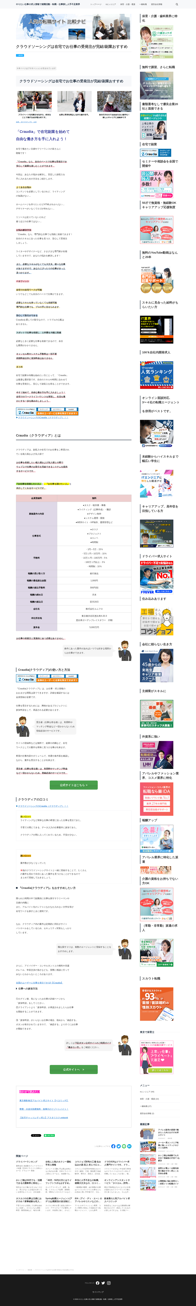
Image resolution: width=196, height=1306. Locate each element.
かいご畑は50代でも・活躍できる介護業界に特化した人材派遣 (29, 1183)
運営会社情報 (156, 4)
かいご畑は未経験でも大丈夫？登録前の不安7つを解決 (169, 1158)
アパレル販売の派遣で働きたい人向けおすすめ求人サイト (168, 1132)
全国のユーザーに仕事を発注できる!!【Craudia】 (39, 983)
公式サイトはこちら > (74, 785)
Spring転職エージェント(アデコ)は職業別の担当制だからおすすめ (58, 1201)
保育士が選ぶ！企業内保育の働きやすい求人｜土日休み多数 (168, 1170)
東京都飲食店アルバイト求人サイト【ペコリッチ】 (44, 1100)
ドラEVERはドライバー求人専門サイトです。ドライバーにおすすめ (117, 1165)
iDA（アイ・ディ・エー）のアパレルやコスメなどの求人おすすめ (88, 1201)
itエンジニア (111, 4)
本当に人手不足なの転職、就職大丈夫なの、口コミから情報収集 (87, 1183)
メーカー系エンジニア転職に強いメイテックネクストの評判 (168, 1145)
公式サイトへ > (73, 1069)
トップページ (95, 4)
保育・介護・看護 (127, 4)
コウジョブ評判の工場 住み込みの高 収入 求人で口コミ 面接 (88, 1165)
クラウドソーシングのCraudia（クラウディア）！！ (43, 417)
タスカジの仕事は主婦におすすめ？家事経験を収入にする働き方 (29, 1201)
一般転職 (143, 4)
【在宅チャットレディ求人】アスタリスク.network (43, 1118)
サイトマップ (98, 1292)
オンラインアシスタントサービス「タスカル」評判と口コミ (117, 1183)
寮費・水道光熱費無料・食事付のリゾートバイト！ (44, 1109)
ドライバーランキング (26, 1162)
